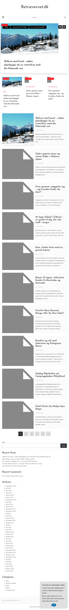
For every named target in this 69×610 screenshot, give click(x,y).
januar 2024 (9, 506)
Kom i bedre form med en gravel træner (14, 466)
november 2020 (11, 552)
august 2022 (10, 523)
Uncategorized (30, 87)
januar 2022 (9, 534)
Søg (3, 442)
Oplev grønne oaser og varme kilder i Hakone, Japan (34, 93)
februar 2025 (10, 495)
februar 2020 (10, 569)
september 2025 (11, 486)
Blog (6, 27)
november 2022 (11, 520)
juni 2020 (8, 562)
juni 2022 (8, 527)
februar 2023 (10, 518)
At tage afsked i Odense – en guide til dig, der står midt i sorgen (49, 220)
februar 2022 (10, 532)
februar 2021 (10, 546)
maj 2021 (9, 541)
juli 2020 (8, 559)
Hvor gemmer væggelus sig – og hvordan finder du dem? (50, 189)
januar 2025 (9, 497)
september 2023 (11, 511)
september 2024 (11, 500)
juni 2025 (8, 490)
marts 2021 (9, 543)
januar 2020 (9, 571)
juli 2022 (8, 525)
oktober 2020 (10, 555)
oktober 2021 (10, 536)
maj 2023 (9, 516)
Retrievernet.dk (34, 7)
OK (54, 605)
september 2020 (11, 557)
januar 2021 (9, 548)
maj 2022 (9, 529)
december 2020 (11, 550)
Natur (7, 585)
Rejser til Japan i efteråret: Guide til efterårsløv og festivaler (49, 280)
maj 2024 (9, 502)
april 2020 (9, 564)
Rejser (8, 588)
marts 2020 (9, 566)
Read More (61, 65)
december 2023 (11, 509)
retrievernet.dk (39, 27)
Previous (60, 27)
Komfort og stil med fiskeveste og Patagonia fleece (48, 343)
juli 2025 (8, 488)
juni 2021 (8, 539)
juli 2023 (8, 513)
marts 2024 (9, 504)
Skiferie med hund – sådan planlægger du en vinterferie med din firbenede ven (22, 65)
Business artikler (11, 583)
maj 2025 (9, 493)
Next (64, 27)
